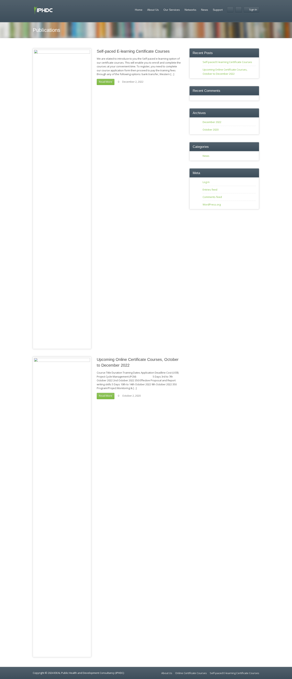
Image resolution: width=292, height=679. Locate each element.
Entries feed (210, 189)
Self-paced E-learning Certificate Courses (133, 51)
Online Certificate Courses (191, 673)
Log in (206, 182)
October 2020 (211, 129)
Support (218, 9)
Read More (105, 81)
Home (138, 9)
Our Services (171, 9)
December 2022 (212, 122)
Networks (190, 9)
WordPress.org (212, 204)
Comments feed (212, 197)
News (204, 9)
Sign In (253, 9)
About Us (153, 9)
